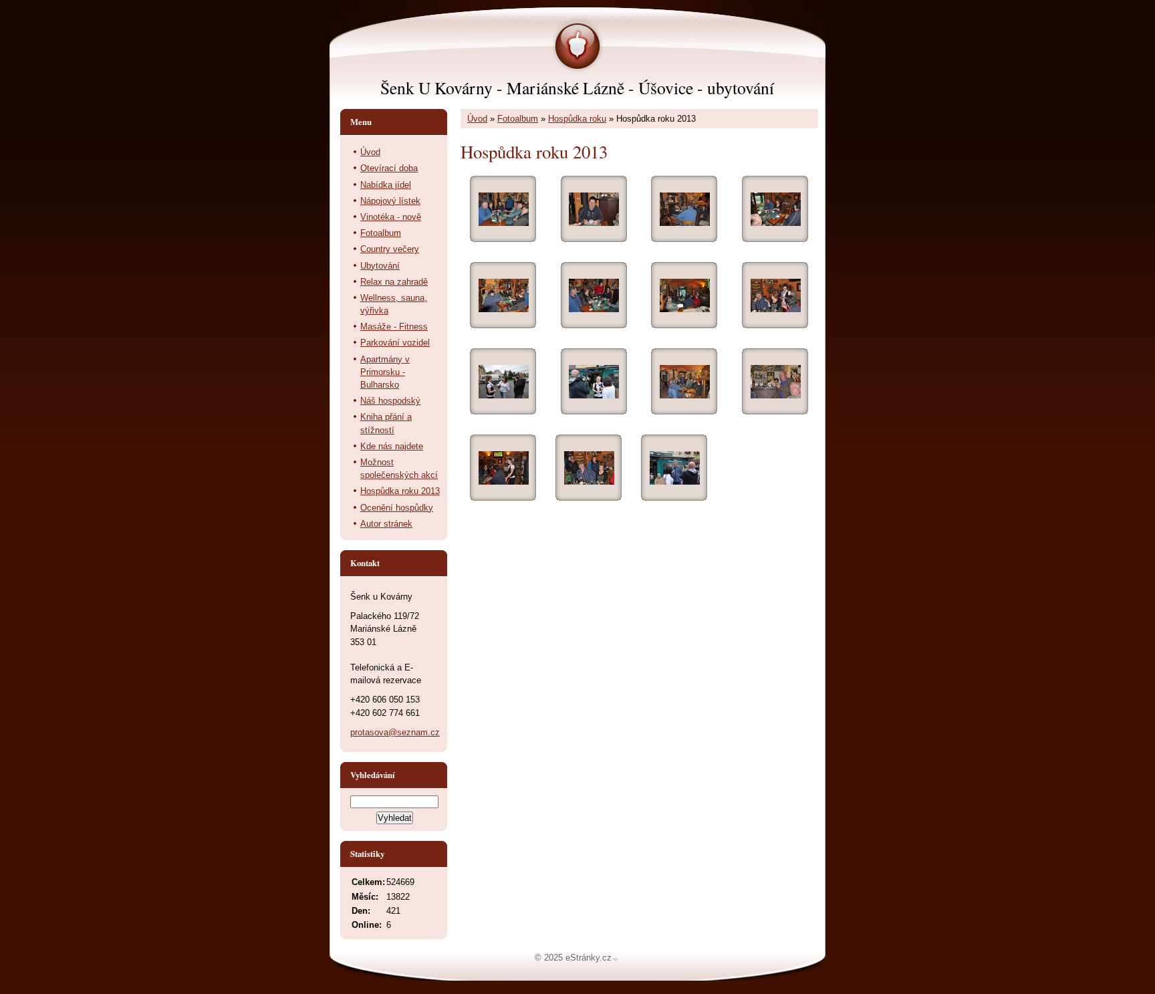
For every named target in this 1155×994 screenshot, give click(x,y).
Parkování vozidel (395, 343)
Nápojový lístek (390, 201)
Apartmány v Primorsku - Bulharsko (385, 372)
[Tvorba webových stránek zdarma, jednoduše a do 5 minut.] (616, 959)
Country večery (389, 249)
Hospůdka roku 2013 (400, 491)
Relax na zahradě (394, 282)
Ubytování (380, 266)
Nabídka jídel (385, 185)
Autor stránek (386, 524)
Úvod (477, 119)
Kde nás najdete (391, 446)
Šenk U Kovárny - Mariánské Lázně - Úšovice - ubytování (577, 87)
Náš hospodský (390, 401)
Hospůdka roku (577, 119)
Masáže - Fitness (394, 327)
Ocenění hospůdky (396, 508)
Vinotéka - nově (390, 217)
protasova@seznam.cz (395, 732)
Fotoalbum (517, 119)
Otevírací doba (389, 168)
